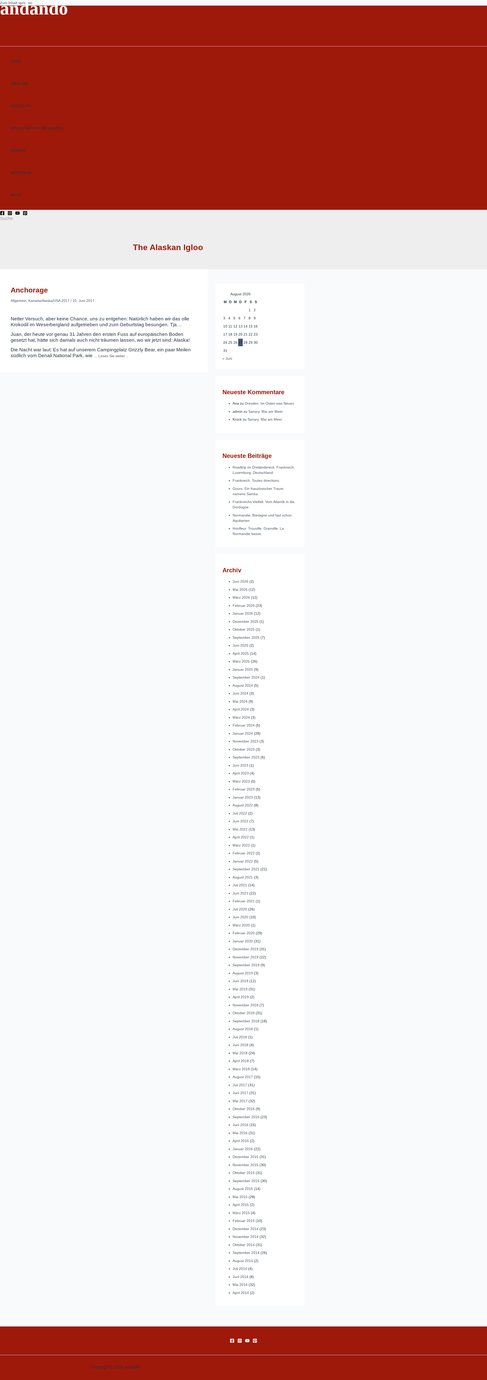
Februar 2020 (244, 933)
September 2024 (246, 677)
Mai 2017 (240, 1101)
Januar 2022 (243, 861)
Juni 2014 (240, 1277)
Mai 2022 (240, 829)
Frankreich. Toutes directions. (256, 480)
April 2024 (241, 709)
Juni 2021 (240, 893)
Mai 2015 (240, 1197)
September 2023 (246, 757)
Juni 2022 (240, 821)
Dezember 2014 (245, 1229)
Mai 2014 (240, 1285)
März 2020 (241, 925)
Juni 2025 (240, 645)
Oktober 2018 (244, 1013)
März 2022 (241, 845)
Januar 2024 (243, 733)
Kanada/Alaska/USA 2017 (48, 301)
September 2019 (246, 965)
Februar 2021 (244, 901)
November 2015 (245, 1165)
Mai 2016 (240, 1133)
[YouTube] (17, 214)
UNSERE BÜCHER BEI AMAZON (36, 128)
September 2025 (246, 637)
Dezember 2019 (245, 949)
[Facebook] (2, 214)
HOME (15, 61)
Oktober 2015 (244, 1173)
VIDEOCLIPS (20, 106)
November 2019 (245, 957)
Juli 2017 (240, 1085)
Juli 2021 (240, 885)
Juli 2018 (240, 1037)
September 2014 (246, 1253)
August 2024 (243, 685)
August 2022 (243, 805)
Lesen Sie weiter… (113, 356)
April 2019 (241, 997)
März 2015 (241, 1213)
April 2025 (241, 653)
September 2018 (246, 1021)
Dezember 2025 (245, 621)
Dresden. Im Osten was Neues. (270, 403)
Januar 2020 (243, 941)
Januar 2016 (243, 1149)
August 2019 (243, 973)
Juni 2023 (240, 765)
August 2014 (243, 1261)
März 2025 (241, 661)
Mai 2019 (240, 989)
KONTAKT (18, 150)
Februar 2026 (244, 605)
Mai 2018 (240, 1053)
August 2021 (243, 877)
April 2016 (241, 1141)
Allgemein (18, 301)
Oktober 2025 (244, 629)
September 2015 (246, 1181)
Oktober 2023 (244, 749)
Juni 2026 (240, 581)
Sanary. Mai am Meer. (266, 411)
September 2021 (246, 869)
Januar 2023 (243, 797)
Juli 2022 (240, 813)
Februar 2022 (244, 853)
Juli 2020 (240, 909)
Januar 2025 (243, 669)
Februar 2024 (244, 725)
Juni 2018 (240, 1045)
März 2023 (241, 781)
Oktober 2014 (244, 1245)
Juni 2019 (240, 981)
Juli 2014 (240, 1269)
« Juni (227, 358)
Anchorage (29, 290)
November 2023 (245, 741)
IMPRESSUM (20, 173)
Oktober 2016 (244, 1109)
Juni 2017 (240, 1093)
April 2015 (241, 1205)
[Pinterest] (25, 214)
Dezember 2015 (245, 1157)
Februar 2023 (244, 789)
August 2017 (243, 1077)
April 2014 (241, 1293)
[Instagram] (10, 214)
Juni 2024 (240, 693)
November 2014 (245, 1237)
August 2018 (243, 1029)
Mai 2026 (240, 590)
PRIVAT (16, 195)
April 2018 (241, 1061)
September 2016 (246, 1117)
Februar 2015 (244, 1221)
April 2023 (241, 773)
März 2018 (241, 1069)
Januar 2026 (243, 613)
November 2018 (245, 1005)
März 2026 (241, 597)
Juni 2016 (240, 1125)
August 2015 (243, 1189)
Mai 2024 (240, 701)
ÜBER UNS (19, 83)
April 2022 (241, 837)
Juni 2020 (240, 917)
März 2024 (241, 717)
